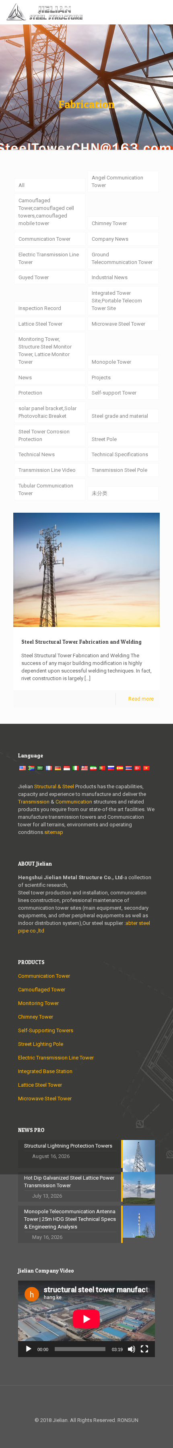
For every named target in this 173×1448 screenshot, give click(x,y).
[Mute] (132, 1349)
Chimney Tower (109, 223)
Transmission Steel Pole (119, 470)
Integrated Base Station (45, 1071)
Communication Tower (44, 239)
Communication (74, 802)
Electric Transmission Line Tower (49, 258)
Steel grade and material (120, 416)
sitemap (53, 832)
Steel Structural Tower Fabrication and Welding (81, 641)
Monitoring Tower (38, 1003)
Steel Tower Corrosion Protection (44, 435)
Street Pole (104, 439)
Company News (110, 239)
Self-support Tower (114, 393)
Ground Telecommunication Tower (122, 258)
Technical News (37, 454)
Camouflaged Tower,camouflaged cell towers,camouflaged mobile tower (46, 211)
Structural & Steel (54, 786)
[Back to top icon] (86, 1402)
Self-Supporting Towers (45, 1030)
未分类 (99, 493)
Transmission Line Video (47, 470)
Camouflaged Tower (41, 990)
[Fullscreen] (144, 1349)
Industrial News (110, 277)
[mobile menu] (162, 12)
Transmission (34, 802)
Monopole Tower (111, 362)
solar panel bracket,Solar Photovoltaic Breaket (47, 412)
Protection (30, 393)
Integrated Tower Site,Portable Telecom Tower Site (117, 300)
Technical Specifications (120, 454)
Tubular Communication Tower (46, 489)
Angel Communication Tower (117, 181)
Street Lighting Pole (40, 1044)
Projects (101, 378)
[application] (86, 1319)
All (22, 185)
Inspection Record (40, 308)
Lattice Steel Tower (40, 324)
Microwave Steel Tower (118, 324)
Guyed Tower (34, 277)
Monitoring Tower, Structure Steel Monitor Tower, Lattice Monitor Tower (45, 350)
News (25, 378)
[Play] (29, 1349)
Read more (141, 699)
